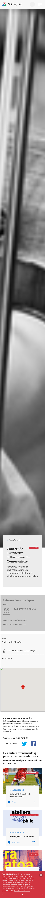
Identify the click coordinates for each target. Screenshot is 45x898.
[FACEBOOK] (31, 743)
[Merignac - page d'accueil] (22, 4)
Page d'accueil (14, 540)
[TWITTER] (24, 743)
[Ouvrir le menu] (40, 4)
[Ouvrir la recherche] (32, 4)
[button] (23, 687)
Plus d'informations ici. (22, 891)
